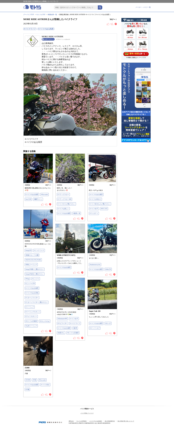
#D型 (34, 380)
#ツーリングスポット (32, 312)
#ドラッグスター (63, 194)
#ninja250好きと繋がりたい (34, 274)
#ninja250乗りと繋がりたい (34, 269)
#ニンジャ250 (30, 283)
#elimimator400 (62, 319)
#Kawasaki (44, 194)
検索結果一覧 (52, 14)
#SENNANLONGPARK (33, 260)
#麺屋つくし (38, 199)
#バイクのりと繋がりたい (66, 204)
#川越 (27, 389)
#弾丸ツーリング (31, 264)
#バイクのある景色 (31, 293)
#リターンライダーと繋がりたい (36, 302)
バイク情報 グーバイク (87, 413)
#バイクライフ (30, 29)
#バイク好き (45, 385)
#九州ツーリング (31, 326)
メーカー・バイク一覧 (143, 7)
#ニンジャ (35, 279)
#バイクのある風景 (45, 29)
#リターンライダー (31, 298)
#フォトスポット (31, 316)
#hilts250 (108, 269)
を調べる (135, 54)
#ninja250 (28, 250)
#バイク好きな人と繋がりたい (100, 204)
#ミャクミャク (39, 250)
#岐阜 (75, 328)
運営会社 (71, 421)
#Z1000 (27, 380)
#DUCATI (104, 209)
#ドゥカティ (94, 213)
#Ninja (27, 279)
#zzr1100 (28, 199)
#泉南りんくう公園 (31, 255)
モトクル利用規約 (81, 421)
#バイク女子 (94, 209)
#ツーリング (29, 307)
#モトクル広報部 (31, 321)
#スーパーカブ (95, 328)
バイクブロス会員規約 (95, 421)
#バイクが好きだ (95, 199)
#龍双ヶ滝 (76, 213)
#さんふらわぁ (45, 321)
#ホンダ (108, 323)
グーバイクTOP (28, 14)
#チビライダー (63, 323)
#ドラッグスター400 (64, 199)
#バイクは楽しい (63, 209)
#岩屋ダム (61, 333)
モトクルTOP (40, 14)
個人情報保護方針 (110, 421)
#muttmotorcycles (95, 264)
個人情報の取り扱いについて (126, 421)
